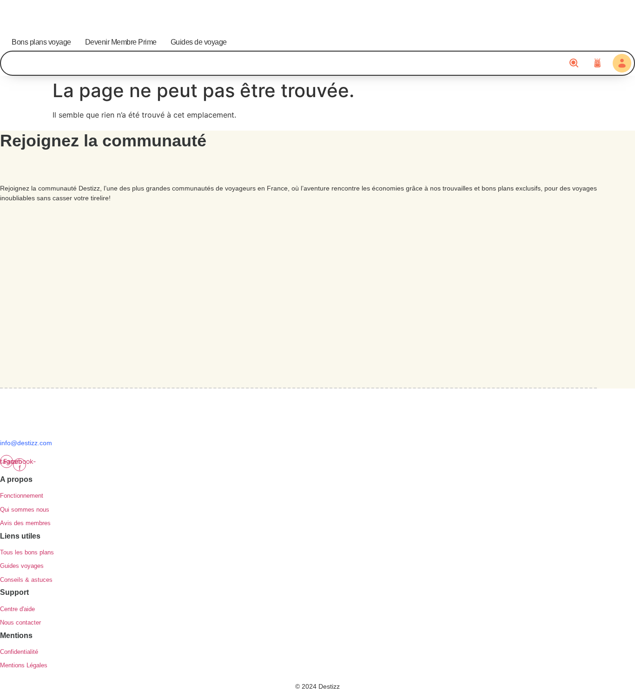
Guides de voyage (199, 42)
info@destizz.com (26, 443)
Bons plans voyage (41, 42)
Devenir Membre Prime (121, 42)
